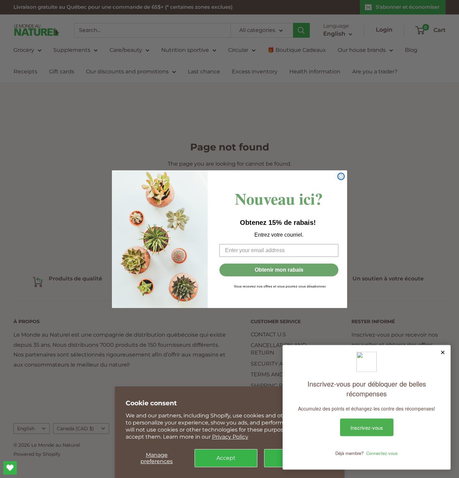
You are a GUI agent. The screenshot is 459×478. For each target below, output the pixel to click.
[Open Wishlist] (10, 468)
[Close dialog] (341, 176)
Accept (226, 458)
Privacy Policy (230, 437)
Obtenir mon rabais (279, 270)
